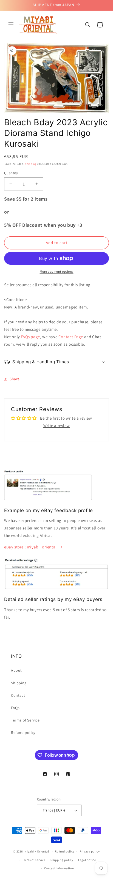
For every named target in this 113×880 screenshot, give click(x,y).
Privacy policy (90, 851)
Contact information (59, 868)
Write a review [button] (56, 425)
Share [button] (15, 378)
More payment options (57, 271)
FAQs (15, 707)
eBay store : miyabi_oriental (30, 547)
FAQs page (30, 336)
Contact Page (70, 336)
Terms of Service (25, 720)
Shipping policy (61, 860)
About (16, 670)
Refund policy (23, 732)
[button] (11, 25)
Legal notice (87, 860)
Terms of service (33, 860)
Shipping (30, 164)
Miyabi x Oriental (36, 851)
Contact (18, 695)
